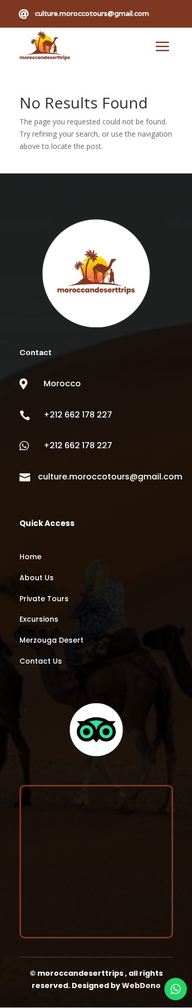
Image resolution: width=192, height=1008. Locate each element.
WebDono (141, 985)
